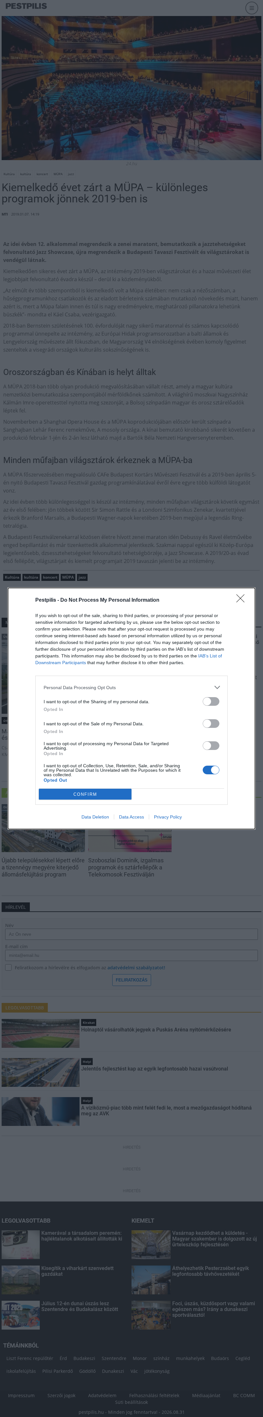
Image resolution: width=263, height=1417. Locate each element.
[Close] (242, 600)
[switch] (211, 701)
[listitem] (131, 687)
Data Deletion (95, 816)
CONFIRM (85, 794)
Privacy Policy (168, 816)
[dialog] (131, 708)
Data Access (131, 816)
